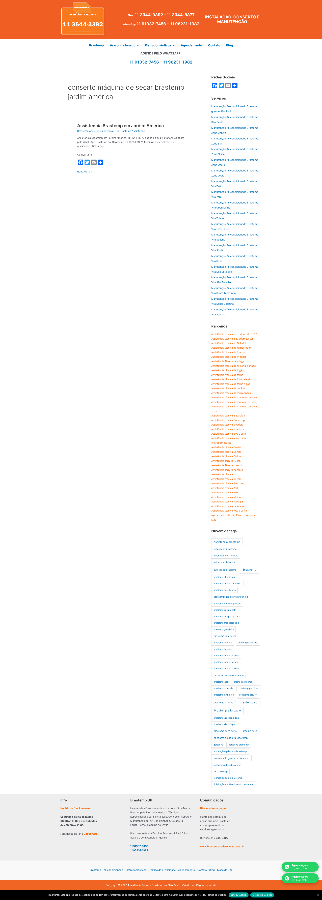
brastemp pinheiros (223, 694)
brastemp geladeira (223, 629)
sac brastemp (220, 771)
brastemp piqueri (248, 694)
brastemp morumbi (223, 688)
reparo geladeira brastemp (227, 765)
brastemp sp (248, 702)
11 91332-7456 (151, 23)
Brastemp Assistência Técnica (95, 131)
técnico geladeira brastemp (227, 777)
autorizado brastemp (225, 569)
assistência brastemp (227, 542)
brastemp (249, 569)
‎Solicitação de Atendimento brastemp (233, 784)
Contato (202, 870)
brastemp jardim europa (225, 662)
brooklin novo (250, 730)
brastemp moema (243, 681)
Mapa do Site (225, 870)
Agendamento (186, 870)
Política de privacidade (162, 870)
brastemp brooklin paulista (227, 603)
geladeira (218, 744)
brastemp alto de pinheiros (227, 583)
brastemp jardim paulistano (229, 675)
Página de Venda (206, 885)
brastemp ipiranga (222, 642)
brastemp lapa (220, 681)
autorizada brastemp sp (225, 555)
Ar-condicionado (113, 870)
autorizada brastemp (225, 549)
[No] (317, 895)
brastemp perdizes (248, 688)
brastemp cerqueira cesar (226, 616)
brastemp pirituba (223, 702)
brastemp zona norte (225, 730)
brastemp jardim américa (226, 655)
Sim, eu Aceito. (238, 894)
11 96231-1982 (184, 23)
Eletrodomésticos (136, 870)
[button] (137, 45)
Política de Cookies (262, 894)
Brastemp (95, 870)
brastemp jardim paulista (226, 668)
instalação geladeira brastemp (230, 751)
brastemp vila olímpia (224, 724)
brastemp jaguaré (222, 649)
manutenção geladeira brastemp (231, 758)
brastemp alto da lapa (224, 577)
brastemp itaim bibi (248, 642)
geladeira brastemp (239, 744)
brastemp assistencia (224, 590)
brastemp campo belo (224, 610)
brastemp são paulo (227, 710)
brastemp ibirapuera (225, 636)
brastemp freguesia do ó (226, 622)
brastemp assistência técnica (231, 596)
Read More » (84, 172)
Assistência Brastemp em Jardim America (120, 125)
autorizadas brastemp (224, 562)
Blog (212, 870)
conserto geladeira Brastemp (231, 737)
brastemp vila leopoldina (226, 717)
